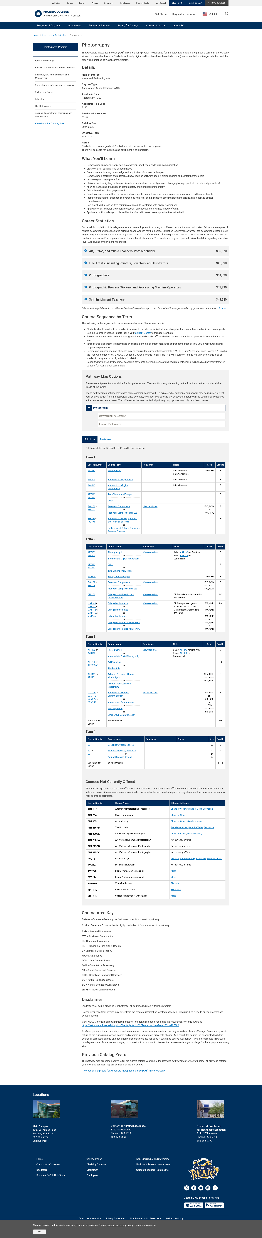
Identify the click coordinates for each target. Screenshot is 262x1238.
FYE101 (91, 518)
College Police (94, 1159)
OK (39, 1232)
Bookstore (41, 1169)
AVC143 (91, 555)
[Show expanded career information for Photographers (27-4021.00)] (85, 275)
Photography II (115, 552)
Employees (125, 3)
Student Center (143, 332)
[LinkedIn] (215, 1188)
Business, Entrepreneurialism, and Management (52, 76)
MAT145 (92, 613)
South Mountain (214, 858)
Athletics (56, 3)
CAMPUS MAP (195, 3)
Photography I (114, 470)
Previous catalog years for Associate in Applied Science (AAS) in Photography (123, 1070)
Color (110, 500)
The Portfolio (114, 668)
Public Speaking (115, 708)
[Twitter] (186, 1188)
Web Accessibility (174, 1218)
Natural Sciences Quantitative (122, 750)
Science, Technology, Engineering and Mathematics (53, 115)
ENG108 (91, 585)
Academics (74, 25)
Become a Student (99, 25)
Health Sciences (43, 106)
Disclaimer (92, 1169)
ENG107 (91, 509)
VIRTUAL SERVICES (216, 3)
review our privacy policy (120, 1225)
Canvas (70, 3)
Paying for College (128, 25)
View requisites (150, 506)
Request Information (184, 14)
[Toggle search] (226, 14)
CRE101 (91, 594)
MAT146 (92, 616)
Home (36, 35)
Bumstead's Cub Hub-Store (50, 1175)
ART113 (91, 497)
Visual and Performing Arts (49, 123)
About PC (178, 25)
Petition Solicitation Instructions (153, 1164)
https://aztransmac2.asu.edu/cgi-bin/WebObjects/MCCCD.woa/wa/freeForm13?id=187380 (130, 1025)
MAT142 (92, 610)
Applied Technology (44, 60)
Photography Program (55, 47)
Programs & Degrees (48, 25)
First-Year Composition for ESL (122, 513)
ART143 (184, 555)
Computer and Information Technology (54, 85)
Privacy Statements (116, 1218)
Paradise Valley (195, 827)
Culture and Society (44, 92)
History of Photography (119, 576)
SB (89, 745)
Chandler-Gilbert (178, 809)
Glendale (191, 809)
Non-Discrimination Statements (153, 1159)
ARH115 (92, 576)
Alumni (95, 3)
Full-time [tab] (89, 439)
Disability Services (96, 1164)
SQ (89, 750)
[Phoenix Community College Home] (58, 13)
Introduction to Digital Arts (120, 479)
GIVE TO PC (177, 3)
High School (160, 3)
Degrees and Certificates (54, 35)
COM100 (92, 692)
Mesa (199, 809)
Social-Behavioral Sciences (121, 745)
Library (82, 3)
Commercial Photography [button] (112, 415)
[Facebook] (193, 1188)
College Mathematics (118, 603)
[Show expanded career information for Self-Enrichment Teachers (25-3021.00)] (85, 299)
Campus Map (40, 1140)
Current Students (156, 25)
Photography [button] (100, 407)
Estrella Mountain (179, 827)
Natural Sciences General (120, 757)
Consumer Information (48, 1164)
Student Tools (142, 3)
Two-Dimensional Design (120, 494)
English (213, 13)
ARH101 (92, 674)
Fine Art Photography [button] (110, 424)
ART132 (91, 552)
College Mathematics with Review (124, 622)
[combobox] (212, 13)
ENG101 (91, 506)
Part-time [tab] (105, 439)
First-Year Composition (119, 506)
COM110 (92, 696)
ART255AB (93, 665)
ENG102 (91, 582)
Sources (222, 308)
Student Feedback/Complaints (152, 1169)
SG (89, 754)
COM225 (92, 699)
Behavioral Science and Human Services (55, 67)
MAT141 (92, 606)
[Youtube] (200, 1188)
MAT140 (92, 603)
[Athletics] (205, 1169)
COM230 (92, 702)
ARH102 (92, 677)
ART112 (91, 494)
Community (109, 3)
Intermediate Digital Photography (123, 558)
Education (40, 99)
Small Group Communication (121, 715)
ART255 (91, 662)
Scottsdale (208, 809)
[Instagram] (208, 1188)
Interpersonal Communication (122, 702)
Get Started (161, 14)
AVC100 (91, 479)
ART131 (91, 470)
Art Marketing (114, 662)
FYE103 (91, 522)
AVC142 (91, 485)
